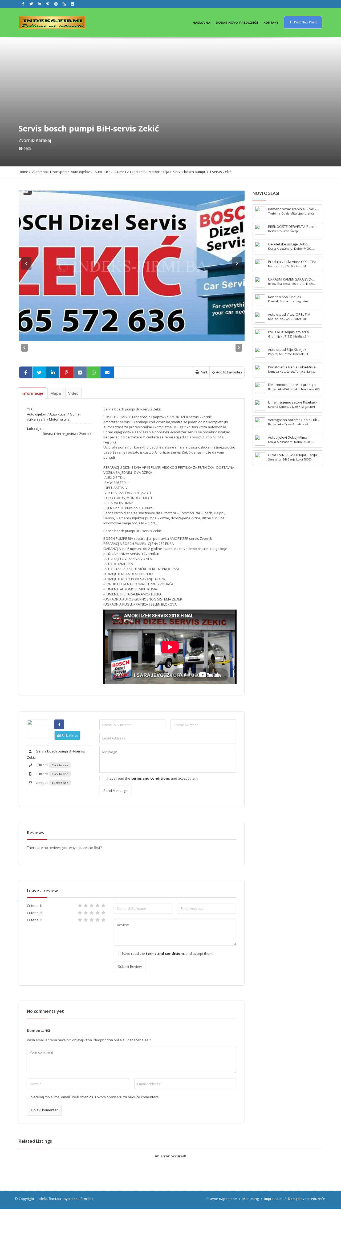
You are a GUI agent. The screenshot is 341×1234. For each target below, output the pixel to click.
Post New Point (305, 22)
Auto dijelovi (81, 171)
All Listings (69, 735)
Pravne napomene (221, 1198)
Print (203, 372)
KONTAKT (270, 22)
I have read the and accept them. (152, 778)
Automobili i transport (49, 171)
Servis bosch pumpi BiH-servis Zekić (202, 171)
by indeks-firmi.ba (78, 1198)
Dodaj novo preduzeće (306, 1198)
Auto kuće (103, 171)
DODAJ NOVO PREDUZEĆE (237, 22)
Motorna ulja (159, 171)
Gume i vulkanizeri (130, 171)
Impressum (273, 1198)
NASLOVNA (201, 22)
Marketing (250, 1198)
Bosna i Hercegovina (59, 433)
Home (23, 171)
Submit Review (130, 966)
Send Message (115, 790)
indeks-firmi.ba (49, 1198)
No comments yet (45, 1011)
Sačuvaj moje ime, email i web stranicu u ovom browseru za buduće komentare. (95, 1097)
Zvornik (85, 433)
